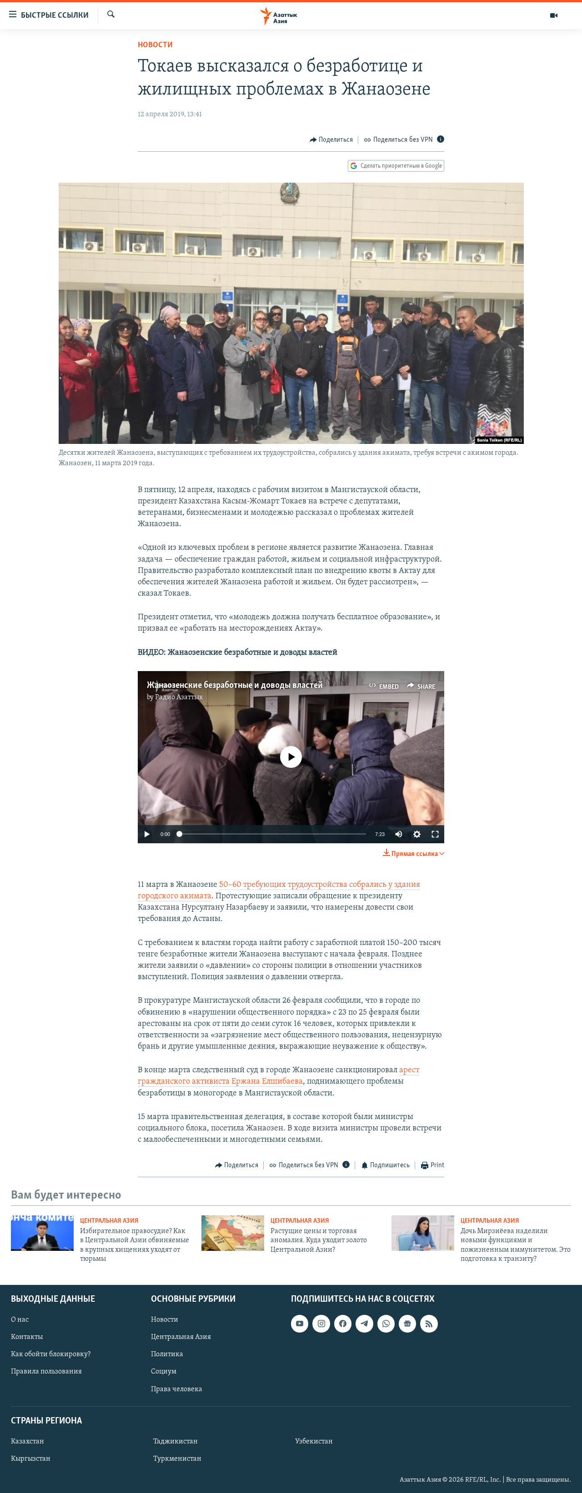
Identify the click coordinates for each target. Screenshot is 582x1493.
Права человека (176, 1389)
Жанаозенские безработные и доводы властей (235, 685)
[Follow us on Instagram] (321, 1323)
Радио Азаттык (179, 697)
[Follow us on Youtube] (299, 1323)
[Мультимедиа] (553, 15)
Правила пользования (46, 1371)
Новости (155, 45)
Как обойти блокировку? (50, 1354)
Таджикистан (175, 1441)
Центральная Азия (109, 1221)
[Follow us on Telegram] (364, 1323)
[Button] (331, 140)
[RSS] (428, 1323)
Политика (167, 1354)
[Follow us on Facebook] (342, 1323)
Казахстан (27, 1441)
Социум (163, 1371)
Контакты (27, 1337)
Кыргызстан (30, 1459)
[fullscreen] (435, 834)
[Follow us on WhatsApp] (386, 1323)
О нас (20, 1320)
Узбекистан (314, 1441)
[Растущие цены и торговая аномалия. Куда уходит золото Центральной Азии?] (232, 1233)
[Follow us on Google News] (407, 1323)
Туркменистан (177, 1459)
